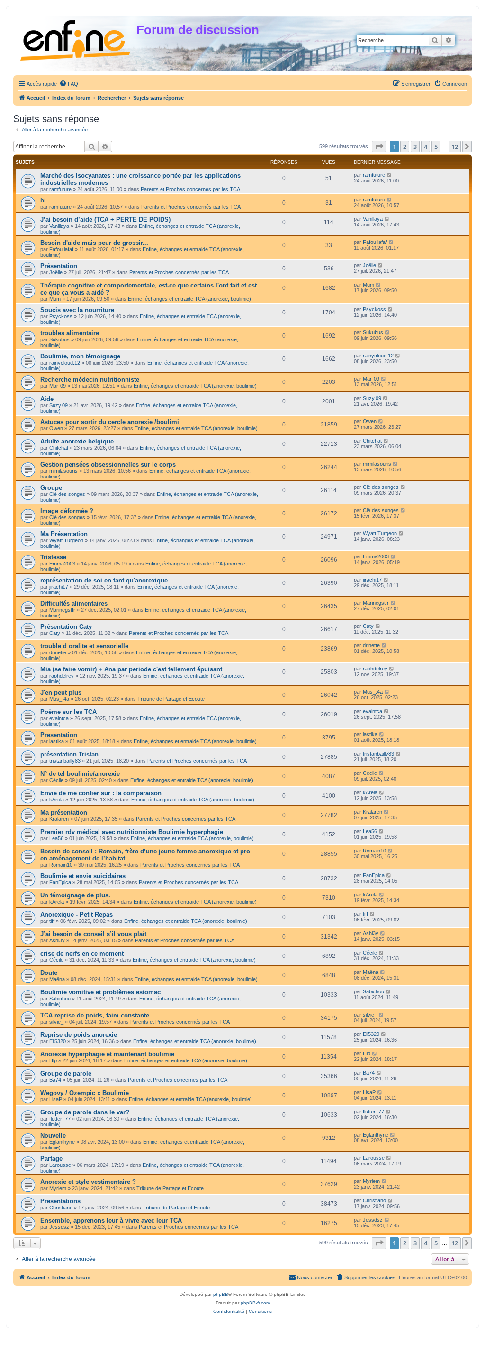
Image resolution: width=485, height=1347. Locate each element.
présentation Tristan (69, 754)
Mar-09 (57, 386)
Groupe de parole (65, 1073)
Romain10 (60, 865)
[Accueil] (76, 38)
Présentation (58, 265)
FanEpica (60, 882)
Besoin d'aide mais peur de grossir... (94, 242)
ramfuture (60, 189)
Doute (48, 972)
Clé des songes (67, 494)
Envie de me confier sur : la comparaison (101, 793)
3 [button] (415, 146)
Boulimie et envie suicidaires (83, 875)
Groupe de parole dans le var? (84, 1112)
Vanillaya (59, 226)
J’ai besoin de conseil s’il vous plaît (93, 934)
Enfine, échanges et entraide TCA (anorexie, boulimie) (189, 299)
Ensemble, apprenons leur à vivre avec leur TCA (111, 1220)
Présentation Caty (66, 626)
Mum (55, 299)
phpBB (220, 1294)
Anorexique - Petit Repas (76, 914)
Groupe (51, 487)
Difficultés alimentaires (74, 603)
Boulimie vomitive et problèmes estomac (100, 992)
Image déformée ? (66, 510)
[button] (379, 146)
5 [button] (436, 146)
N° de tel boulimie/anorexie (80, 773)
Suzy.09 (58, 405)
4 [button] (425, 146)
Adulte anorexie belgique (77, 441)
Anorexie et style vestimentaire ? (88, 1181)
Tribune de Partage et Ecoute (171, 699)
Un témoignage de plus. (75, 895)
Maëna (57, 979)
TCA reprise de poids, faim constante (94, 1015)
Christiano (60, 1207)
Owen (56, 428)
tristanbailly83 (65, 761)
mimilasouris (63, 471)
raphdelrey (61, 675)
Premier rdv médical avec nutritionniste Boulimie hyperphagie (131, 831)
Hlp (53, 1060)
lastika (56, 741)
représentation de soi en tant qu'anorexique (104, 580)
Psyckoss (60, 316)
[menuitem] (68, 83)
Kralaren (59, 819)
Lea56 (56, 838)
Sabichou (60, 998)
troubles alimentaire (69, 333)
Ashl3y (57, 940)
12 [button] (454, 146)
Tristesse (53, 557)
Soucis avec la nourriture (77, 309)
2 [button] (404, 146)
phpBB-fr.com (255, 1302)
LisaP (55, 1099)
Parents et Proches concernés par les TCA (190, 189)
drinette (57, 652)
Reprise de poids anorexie (78, 1034)
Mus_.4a (59, 699)
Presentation (58, 735)
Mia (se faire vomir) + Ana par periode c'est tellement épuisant (131, 669)
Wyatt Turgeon (66, 540)
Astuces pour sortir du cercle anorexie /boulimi (109, 422)
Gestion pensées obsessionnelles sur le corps (108, 464)
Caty (54, 633)
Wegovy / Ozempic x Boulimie (84, 1092)
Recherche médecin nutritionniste (89, 379)
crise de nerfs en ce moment (82, 953)
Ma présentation (63, 812)
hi (43, 200)
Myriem (57, 1188)
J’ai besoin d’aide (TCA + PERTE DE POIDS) (105, 219)
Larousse (60, 1165)
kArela (56, 799)
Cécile (56, 780)
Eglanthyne (62, 1142)
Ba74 (55, 1080)
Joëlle (56, 272)
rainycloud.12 (64, 362)
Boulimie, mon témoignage (80, 356)
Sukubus (59, 339)
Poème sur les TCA (68, 711)
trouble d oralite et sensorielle (84, 646)
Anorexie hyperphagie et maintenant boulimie (107, 1054)
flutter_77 (60, 1118)
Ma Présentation (64, 534)
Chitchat (58, 448)
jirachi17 (58, 587)
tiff (51, 921)
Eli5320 (57, 1041)
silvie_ (56, 1022)
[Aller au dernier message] (389, 175)
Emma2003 (62, 563)
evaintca (59, 718)
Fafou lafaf (61, 249)
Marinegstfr (62, 610)
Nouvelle (53, 1135)
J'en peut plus (60, 692)
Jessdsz (59, 1227)
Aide (47, 398)
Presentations (60, 1201)
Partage (51, 1158)
